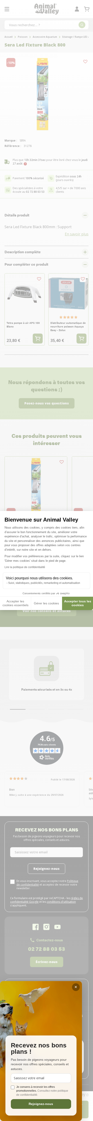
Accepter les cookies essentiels (15, 603)
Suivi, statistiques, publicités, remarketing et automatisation (44, 583)
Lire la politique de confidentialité (25, 567)
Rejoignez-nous (41, 1104)
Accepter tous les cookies (77, 603)
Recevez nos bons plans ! (39, 1048)
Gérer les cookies (46, 603)
